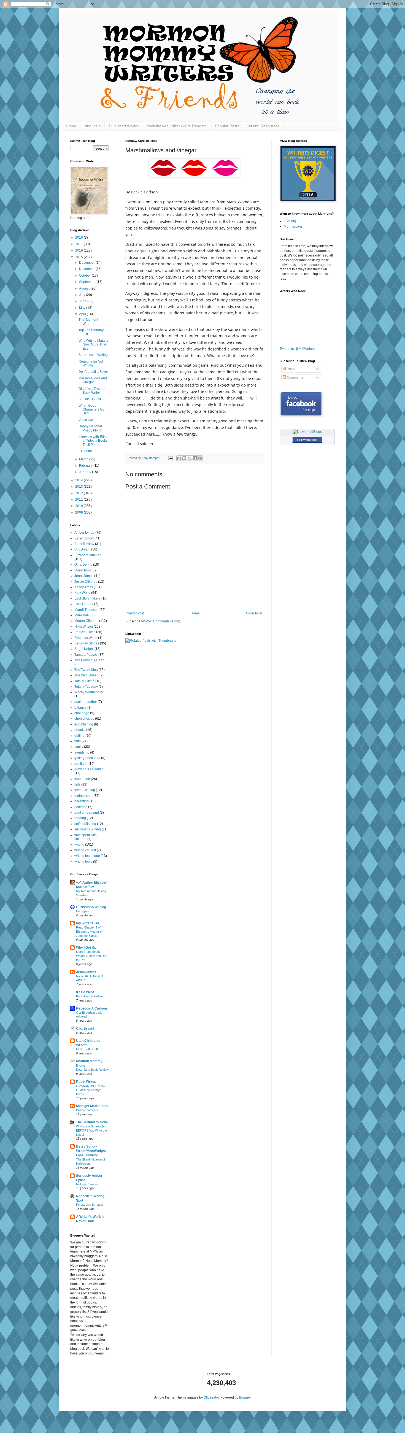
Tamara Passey (86, 655)
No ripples (83, 911)
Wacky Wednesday (88, 692)
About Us (93, 126)
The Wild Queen (86, 675)
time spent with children (85, 837)
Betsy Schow (84, 538)
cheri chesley (84, 718)
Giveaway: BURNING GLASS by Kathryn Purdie (90, 1090)
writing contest (85, 850)
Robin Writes (86, 1082)
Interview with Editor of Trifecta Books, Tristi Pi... (94, 441)
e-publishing (83, 724)
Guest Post (82, 570)
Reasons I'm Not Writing (91, 363)
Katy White (82, 593)
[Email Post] (170, 458)
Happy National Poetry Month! (91, 428)
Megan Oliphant (86, 621)
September (87, 282)
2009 (79, 512)
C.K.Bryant (82, 549)
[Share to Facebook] (195, 458)
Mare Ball (81, 615)
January (85, 472)
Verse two (86, 420)
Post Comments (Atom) (163, 621)
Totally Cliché (84, 681)
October (85, 275)
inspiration (82, 779)
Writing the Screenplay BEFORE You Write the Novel (91, 1130)
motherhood (83, 796)
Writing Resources (263, 126)
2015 (79, 257)
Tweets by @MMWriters (297, 349)
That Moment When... (88, 321)
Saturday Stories (86, 643)
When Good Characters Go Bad (91, 409)
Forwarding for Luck (89, 1204)
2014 (79, 480)
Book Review (84, 544)
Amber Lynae (84, 533)
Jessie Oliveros (85, 582)
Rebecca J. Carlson (91, 1008)
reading (80, 818)
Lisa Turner (82, 604)
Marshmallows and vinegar (93, 380)
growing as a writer (88, 769)
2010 (79, 506)
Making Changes (87, 1184)
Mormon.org (293, 226)
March (84, 459)
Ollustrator (211, 1397)
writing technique (87, 856)
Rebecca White (85, 638)
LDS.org (290, 221)
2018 (79, 237)
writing (79, 844)
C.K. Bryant (85, 1028)
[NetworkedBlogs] (307, 432)
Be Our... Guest (90, 399)
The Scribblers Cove (92, 1122)
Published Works (123, 126)
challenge (81, 713)
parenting (81, 801)
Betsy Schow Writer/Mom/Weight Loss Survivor (91, 1151)
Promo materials (87, 1110)
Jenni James (83, 576)
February (86, 466)
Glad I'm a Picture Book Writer (92, 391)
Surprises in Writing (93, 355)
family (78, 747)
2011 (79, 499)
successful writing (87, 829)
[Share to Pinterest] (200, 458)
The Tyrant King (86, 670)
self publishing (85, 824)
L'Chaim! (85, 451)
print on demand (86, 812)
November (87, 269)
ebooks (79, 730)
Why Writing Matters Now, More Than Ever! (93, 344)
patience (80, 807)
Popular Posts (227, 126)
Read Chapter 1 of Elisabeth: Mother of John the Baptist (89, 931)
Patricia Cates (84, 632)
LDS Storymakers (87, 598)
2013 (79, 487)
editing (79, 736)
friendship (81, 752)
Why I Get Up (86, 947)
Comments (294, 377)
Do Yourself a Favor (93, 372)
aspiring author (85, 702)
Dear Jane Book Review (92, 1069)
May (82, 308)
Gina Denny (83, 564)
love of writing (84, 790)
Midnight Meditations (92, 1106)
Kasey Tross (83, 587)
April (83, 314)
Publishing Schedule (89, 996)
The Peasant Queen (89, 660)
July (82, 295)
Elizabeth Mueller (87, 555)
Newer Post (135, 613)
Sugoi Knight (84, 649)
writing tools (83, 861)
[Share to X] (189, 458)
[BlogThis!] (184, 458)
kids (77, 784)
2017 (79, 244)
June (83, 301)
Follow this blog (307, 439)
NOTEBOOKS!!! (87, 1049)
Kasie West (85, 992)
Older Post (254, 613)
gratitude (81, 764)
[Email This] (179, 458)
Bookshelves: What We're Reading (176, 126)
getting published (87, 758)
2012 (79, 493)
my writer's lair (87, 923)
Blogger (245, 1397)
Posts (290, 369)
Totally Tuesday (86, 687)
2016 (79, 250)
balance (80, 707)
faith (77, 741)
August (84, 288)
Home (71, 126)
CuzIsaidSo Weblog (91, 907)
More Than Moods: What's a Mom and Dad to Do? (91, 956)
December (87, 263)
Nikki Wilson (83, 626)
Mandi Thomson (86, 610)
